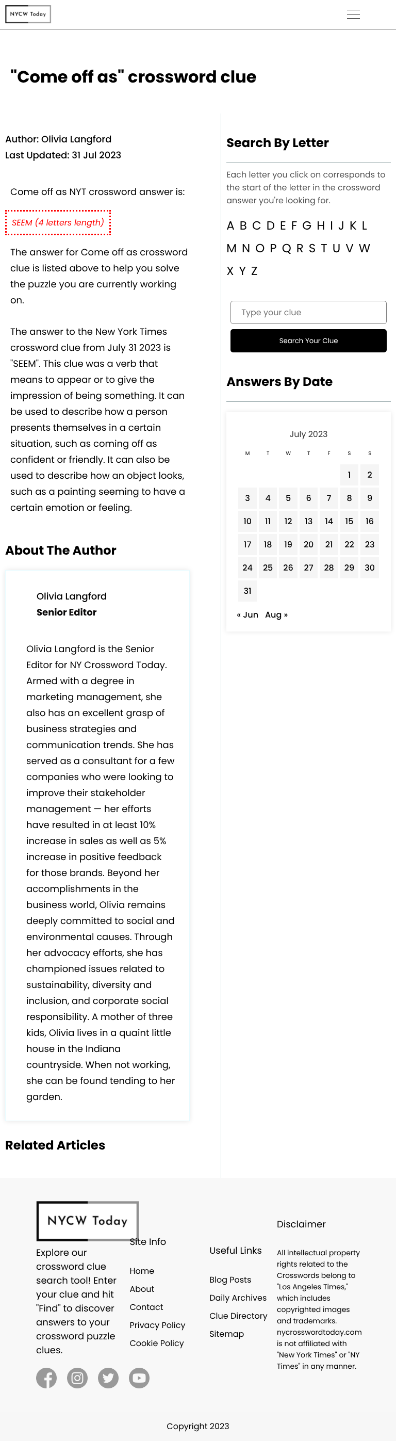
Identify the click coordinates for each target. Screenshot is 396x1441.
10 (247, 521)
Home (141, 1271)
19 (288, 545)
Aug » (276, 615)
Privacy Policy (157, 1325)
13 (308, 521)
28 (329, 568)
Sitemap (226, 1334)
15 (349, 521)
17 (248, 545)
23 (370, 545)
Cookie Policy (156, 1343)
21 (329, 545)
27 (309, 568)
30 (370, 568)
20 (309, 545)
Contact (146, 1307)
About (141, 1289)
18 (268, 545)
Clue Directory (238, 1316)
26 (288, 568)
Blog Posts (230, 1280)
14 (329, 521)
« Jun (247, 615)
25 (268, 568)
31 (248, 591)
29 (349, 568)
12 (288, 521)
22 (349, 545)
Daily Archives (238, 1298)
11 (268, 521)
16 (370, 521)
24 (247, 568)
